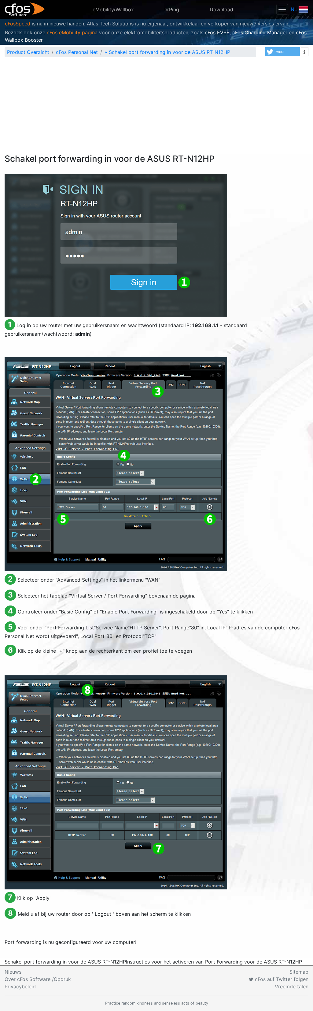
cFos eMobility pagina (72, 32)
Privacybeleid (20, 986)
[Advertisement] (156, 108)
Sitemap (298, 972)
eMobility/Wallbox (113, 9)
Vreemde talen (291, 986)
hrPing (171, 9)
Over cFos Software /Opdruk (38, 979)
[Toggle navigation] (282, 9)
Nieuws (13, 972)
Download (221, 9)
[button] (282, 51)
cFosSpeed (17, 24)
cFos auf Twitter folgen (280, 979)
